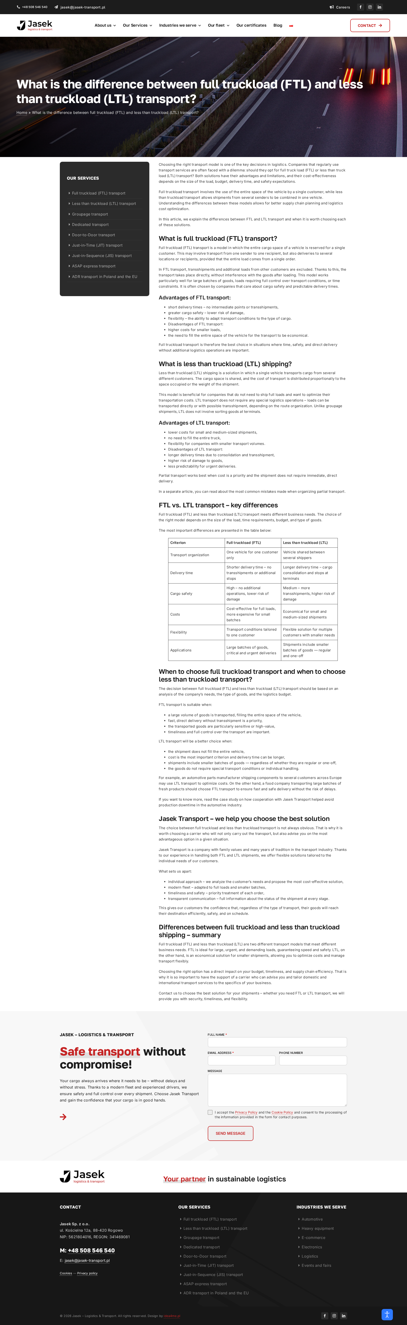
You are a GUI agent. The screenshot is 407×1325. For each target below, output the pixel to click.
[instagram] (370, 7)
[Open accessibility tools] (387, 1314)
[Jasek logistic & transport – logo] (34, 22)
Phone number (291, 1053)
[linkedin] (379, 7)
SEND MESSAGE (230, 1133)
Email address (221, 1053)
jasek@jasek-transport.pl (87, 1260)
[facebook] (360, 7)
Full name (217, 1034)
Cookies (66, 1273)
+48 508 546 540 (91, 1250)
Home (21, 112)
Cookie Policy (282, 1112)
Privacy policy (87, 1273)
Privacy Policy (246, 1112)
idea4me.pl (172, 1316)
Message (215, 1071)
